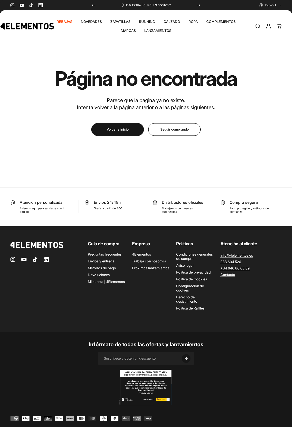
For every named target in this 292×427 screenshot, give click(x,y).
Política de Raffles (190, 308)
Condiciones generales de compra (194, 256)
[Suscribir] (186, 358)
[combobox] (270, 5)
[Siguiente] (198, 5)
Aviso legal (184, 265)
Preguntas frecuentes (105, 254)
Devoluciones (99, 275)
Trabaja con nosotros (149, 261)
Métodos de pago (102, 268)
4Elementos (141, 254)
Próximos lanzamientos (150, 268)
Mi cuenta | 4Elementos (106, 282)
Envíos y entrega (101, 261)
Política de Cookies (191, 279)
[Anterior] (93, 5)
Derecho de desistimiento (186, 299)
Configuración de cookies (190, 288)
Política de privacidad (193, 272)
